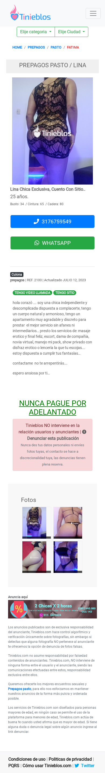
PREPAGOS (36, 47)
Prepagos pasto (19, 689)
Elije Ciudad (70, 31)
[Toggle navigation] (93, 13)
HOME (17, 47)
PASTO (56, 47)
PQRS (13, 765)
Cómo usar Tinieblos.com (47, 765)
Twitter (86, 765)
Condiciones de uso (27, 759)
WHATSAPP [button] (55, 243)
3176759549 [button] (55, 221)
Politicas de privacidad (70, 759)
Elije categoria (34, 31)
